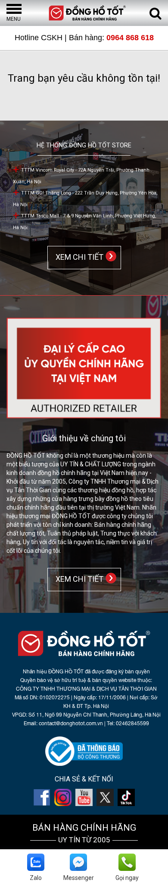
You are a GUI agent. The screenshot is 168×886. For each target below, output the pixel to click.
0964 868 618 (130, 37)
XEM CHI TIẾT (77, 256)
